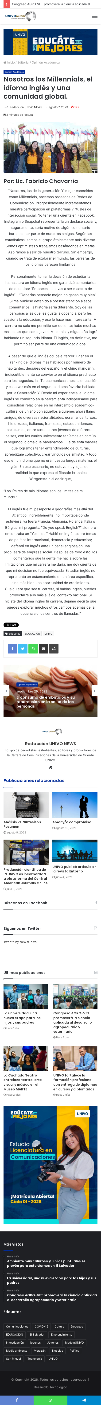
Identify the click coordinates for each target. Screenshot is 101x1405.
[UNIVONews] (20, 16)
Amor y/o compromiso (71, 822)
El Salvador (37, 1334)
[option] (50, 691)
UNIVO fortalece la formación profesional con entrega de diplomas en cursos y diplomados (75, 1082)
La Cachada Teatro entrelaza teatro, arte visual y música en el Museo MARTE (23, 1082)
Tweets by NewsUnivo (20, 942)
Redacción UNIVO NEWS (26, 107)
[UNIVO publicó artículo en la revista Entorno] (74, 851)
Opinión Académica (46, 62)
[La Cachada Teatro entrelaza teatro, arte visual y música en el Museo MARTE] (26, 1058)
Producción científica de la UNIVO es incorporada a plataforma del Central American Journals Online (26, 876)
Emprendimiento (61, 1334)
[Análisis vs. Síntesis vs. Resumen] (26, 805)
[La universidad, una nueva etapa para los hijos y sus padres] (26, 996)
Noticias (57, 1350)
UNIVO (48, 633)
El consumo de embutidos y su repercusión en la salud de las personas (45, 702)
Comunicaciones (17, 1326)
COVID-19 (41, 1326)
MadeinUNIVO (74, 1342)
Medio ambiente (16, 1350)
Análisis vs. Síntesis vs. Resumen (23, 824)
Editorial (23, 62)
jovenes (35, 1342)
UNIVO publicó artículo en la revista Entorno (74, 869)
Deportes (77, 1326)
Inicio (10, 62)
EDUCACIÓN (32, 633)
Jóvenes (52, 1342)
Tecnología (34, 1358)
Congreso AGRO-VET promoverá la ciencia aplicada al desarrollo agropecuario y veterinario (72, 1022)
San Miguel (13, 1358)
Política (74, 1350)
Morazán (40, 1350)
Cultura (59, 1326)
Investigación (15, 1342)
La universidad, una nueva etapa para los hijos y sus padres (22, 1018)
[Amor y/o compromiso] (74, 805)
